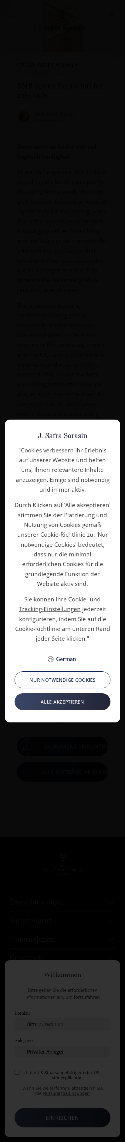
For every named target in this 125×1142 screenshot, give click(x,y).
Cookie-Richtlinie (63, 534)
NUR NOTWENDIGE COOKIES (62, 680)
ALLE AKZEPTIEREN (62, 702)
